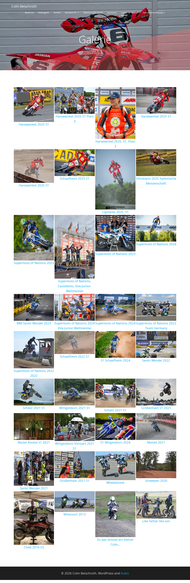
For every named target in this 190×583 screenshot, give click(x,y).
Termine (57, 12)
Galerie (124, 12)
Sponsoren (112, 12)
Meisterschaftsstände (93, 12)
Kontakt (135, 12)
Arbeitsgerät (43, 12)
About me (29, 12)
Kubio (125, 573)
